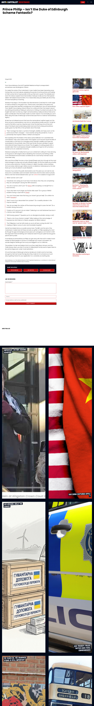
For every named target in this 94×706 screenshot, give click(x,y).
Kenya (30, 186)
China (27, 192)
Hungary (13, 197)
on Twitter (31, 270)
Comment (9, 282)
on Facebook (14, 270)
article (36, 175)
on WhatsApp (47, 270)
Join (83, 2)
